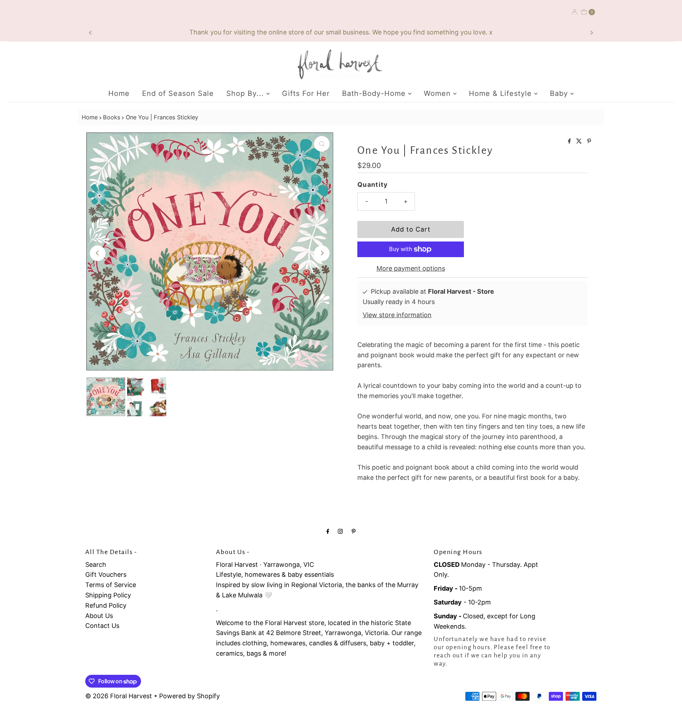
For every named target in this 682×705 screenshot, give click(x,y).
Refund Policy (105, 605)
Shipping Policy (108, 595)
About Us (99, 615)
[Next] (591, 32)
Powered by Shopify (189, 696)
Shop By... (246, 93)
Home (119, 93)
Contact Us (102, 625)
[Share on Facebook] (570, 141)
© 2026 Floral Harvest (118, 696)
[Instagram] (340, 531)
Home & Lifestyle (501, 93)
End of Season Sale (178, 93)
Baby (560, 93)
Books (111, 117)
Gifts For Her (306, 93)
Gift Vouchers (105, 574)
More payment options (411, 268)
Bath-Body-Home (375, 93)
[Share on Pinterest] (589, 141)
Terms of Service (110, 585)
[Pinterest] (354, 531)
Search (95, 564)
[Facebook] (327, 531)
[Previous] (90, 32)
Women (438, 93)
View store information (397, 315)
